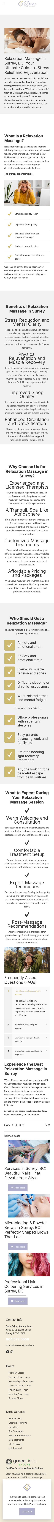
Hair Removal (15, 1448)
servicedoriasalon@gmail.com (20, 1345)
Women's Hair (15, 1418)
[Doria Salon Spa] (27, 4)
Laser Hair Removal (18, 1423)
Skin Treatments (16, 1440)
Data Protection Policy (35, 1504)
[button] (27, 1003)
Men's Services (16, 1444)
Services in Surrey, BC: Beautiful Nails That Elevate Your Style (25, 1173)
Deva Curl (13, 1427)
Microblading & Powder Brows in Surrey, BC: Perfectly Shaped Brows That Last (26, 1229)
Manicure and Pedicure (20, 1435)
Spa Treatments (16, 1431)
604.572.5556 (17, 1339)
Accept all (27, 1511)
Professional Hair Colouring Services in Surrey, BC (24, 1286)
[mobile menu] (3, 4)
